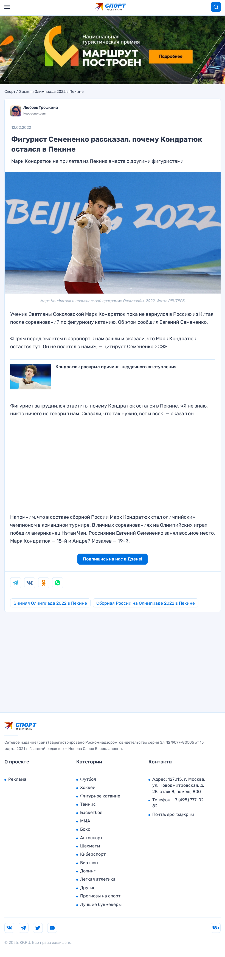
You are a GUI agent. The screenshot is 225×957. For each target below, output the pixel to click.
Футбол (88, 779)
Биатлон (89, 862)
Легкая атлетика (98, 879)
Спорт (9, 92)
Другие (87, 887)
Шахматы (90, 846)
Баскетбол (91, 812)
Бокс (85, 829)
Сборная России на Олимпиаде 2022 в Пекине (145, 603)
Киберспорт (93, 854)
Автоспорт (91, 837)
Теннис (88, 804)
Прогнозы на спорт (100, 896)
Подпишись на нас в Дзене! (112, 559)
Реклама (17, 779)
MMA (85, 821)
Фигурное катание (100, 796)
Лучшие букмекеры (101, 904)
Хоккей (87, 787)
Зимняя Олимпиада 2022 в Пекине (51, 92)
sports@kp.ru (180, 814)
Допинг (87, 871)
